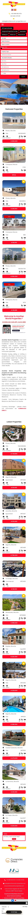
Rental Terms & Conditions (14, 896)
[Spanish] (15, 10)
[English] (12, 10)
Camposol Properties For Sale (10, 31)
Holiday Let (5, 34)
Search (23, 76)
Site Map (25, 906)
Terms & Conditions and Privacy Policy (14, 898)
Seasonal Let (21, 34)
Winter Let (13, 34)
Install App (14, 912)
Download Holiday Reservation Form (14, 893)
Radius (4, 47)
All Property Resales (7, 28)
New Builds (23, 31)
